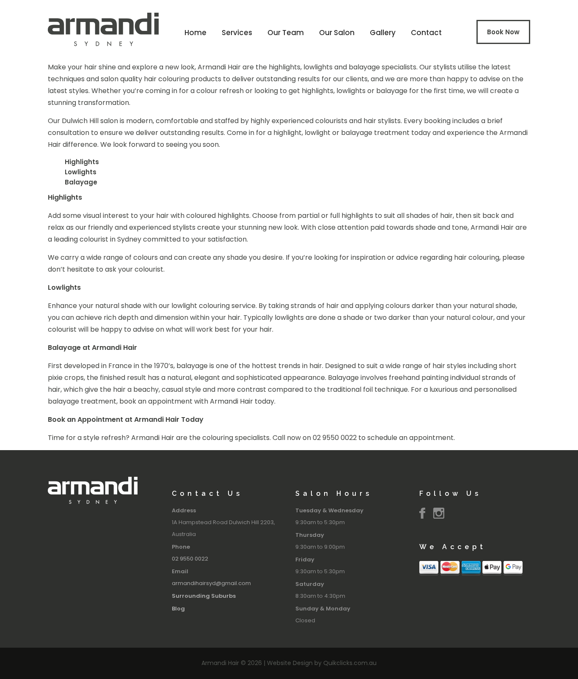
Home (195, 32)
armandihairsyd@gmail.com (211, 583)
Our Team (285, 32)
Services (237, 32)
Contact (426, 32)
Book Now (503, 31)
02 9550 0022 (190, 559)
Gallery (383, 32)
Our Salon (337, 32)
